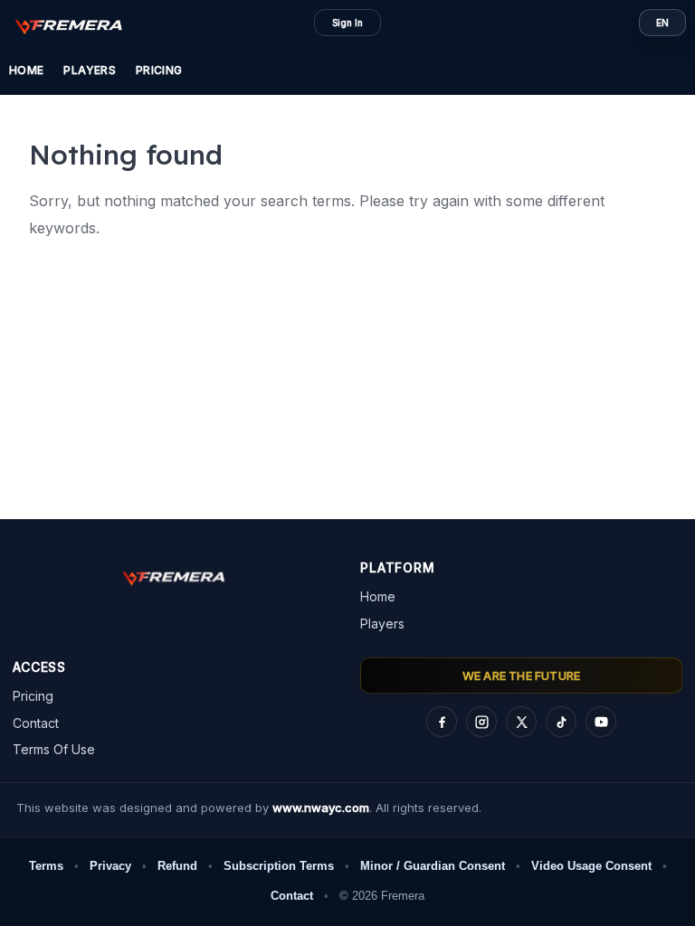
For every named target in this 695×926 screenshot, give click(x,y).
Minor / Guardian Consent (432, 866)
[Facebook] (441, 721)
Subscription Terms (279, 866)
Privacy (110, 866)
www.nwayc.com (320, 807)
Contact (36, 723)
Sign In (347, 22)
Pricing (159, 70)
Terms (46, 866)
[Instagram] (481, 721)
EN (662, 22)
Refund (177, 866)
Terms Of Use (54, 749)
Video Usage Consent (591, 866)
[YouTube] (601, 721)
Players (89, 70)
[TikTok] (561, 721)
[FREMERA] (78, 25)
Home (26, 70)
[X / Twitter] (521, 721)
